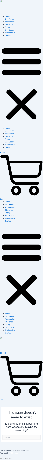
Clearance (9, 24)
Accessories (10, 22)
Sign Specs (9, 30)
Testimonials (10, 33)
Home (7, 16)
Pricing (7, 27)
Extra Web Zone (6, 459)
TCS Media (14, 453)
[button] (21, 83)
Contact (8, 36)
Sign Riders (9, 19)
